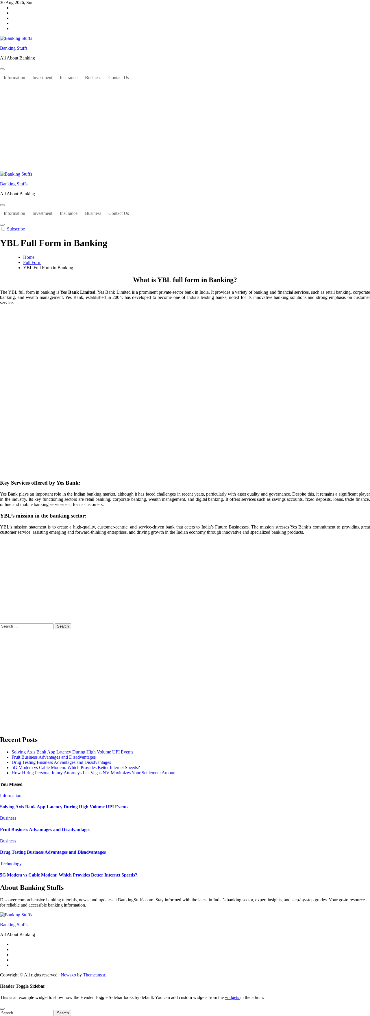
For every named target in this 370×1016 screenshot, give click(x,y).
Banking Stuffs (13, 48)
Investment (42, 77)
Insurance (68, 77)
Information (14, 77)
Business (93, 77)
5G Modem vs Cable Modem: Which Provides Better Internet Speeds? (76, 767)
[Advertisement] (185, 128)
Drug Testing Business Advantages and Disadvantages (61, 762)
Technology (11, 863)
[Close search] (2, 1009)
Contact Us (118, 77)
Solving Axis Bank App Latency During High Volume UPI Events (72, 751)
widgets (232, 997)
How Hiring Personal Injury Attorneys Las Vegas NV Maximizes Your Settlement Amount (94, 772)
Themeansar (94, 974)
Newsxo (68, 974)
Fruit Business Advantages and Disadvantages (54, 757)
